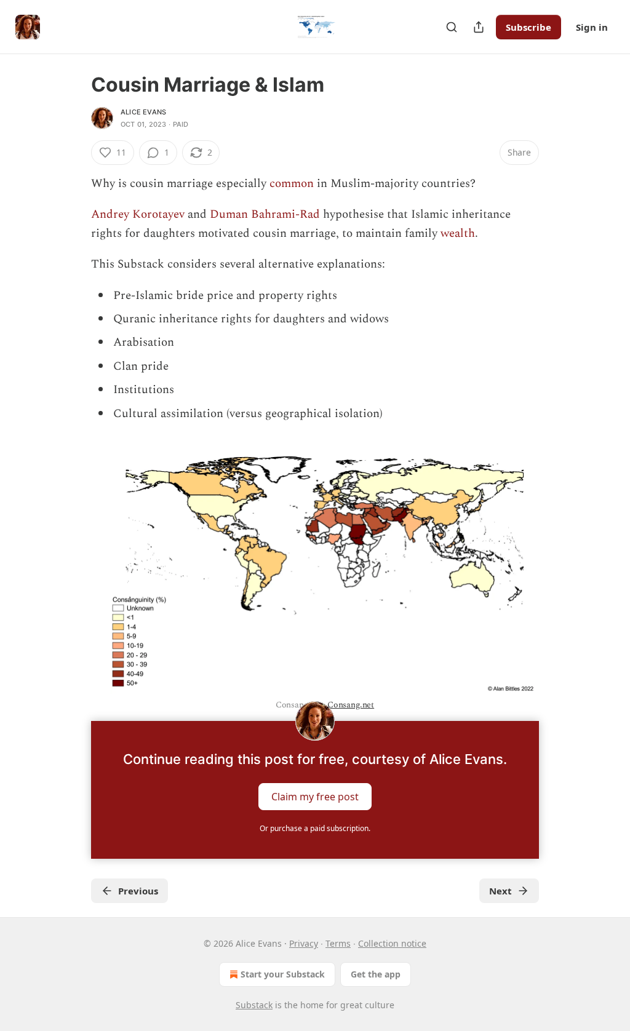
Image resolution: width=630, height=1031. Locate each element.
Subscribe (528, 27)
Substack (254, 1005)
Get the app (376, 974)
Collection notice (392, 943)
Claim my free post (315, 796)
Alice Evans (143, 112)
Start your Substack (283, 974)
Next (500, 891)
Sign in (592, 27)
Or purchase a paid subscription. (315, 828)
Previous (138, 891)
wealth (458, 233)
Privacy (303, 943)
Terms (338, 943)
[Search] (451, 27)
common (291, 184)
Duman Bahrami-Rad (265, 214)
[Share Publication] (478, 27)
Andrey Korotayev (138, 214)
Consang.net (350, 704)
